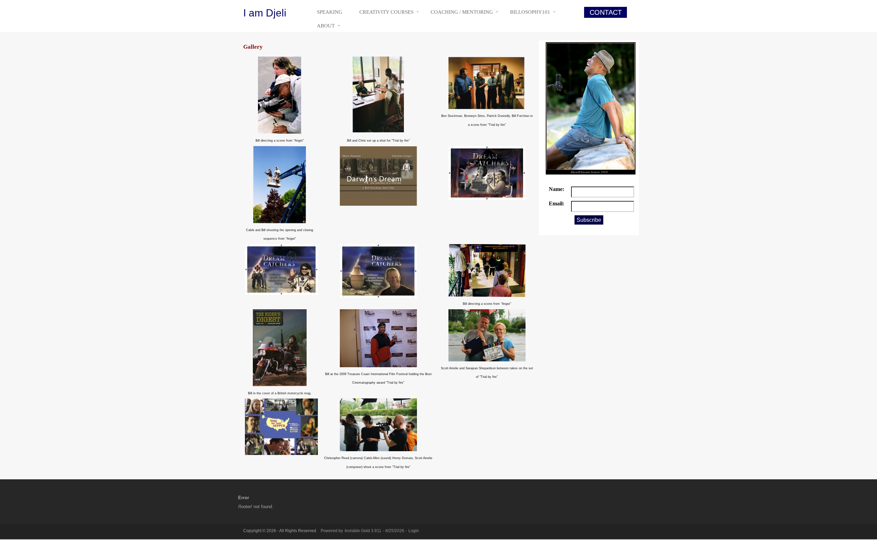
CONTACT (606, 12)
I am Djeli (264, 13)
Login (413, 530)
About (326, 25)
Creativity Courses (386, 12)
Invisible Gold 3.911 (363, 530)
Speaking (329, 12)
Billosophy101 (530, 12)
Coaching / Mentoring (462, 12)
